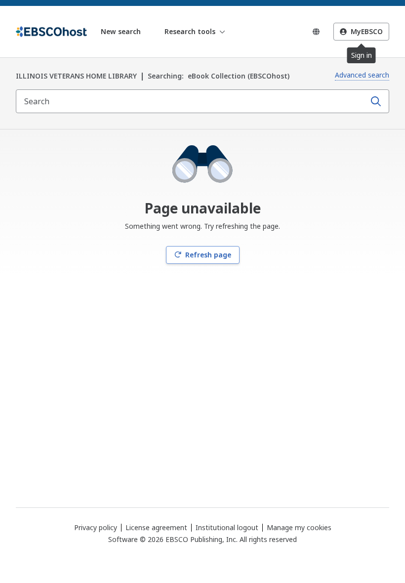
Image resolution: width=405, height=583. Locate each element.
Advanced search (362, 75)
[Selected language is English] (316, 32)
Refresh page (208, 254)
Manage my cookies (299, 528)
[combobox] (191, 101)
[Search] (376, 101)
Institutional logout (227, 527)
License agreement (156, 527)
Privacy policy (95, 527)
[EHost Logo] (51, 31)
